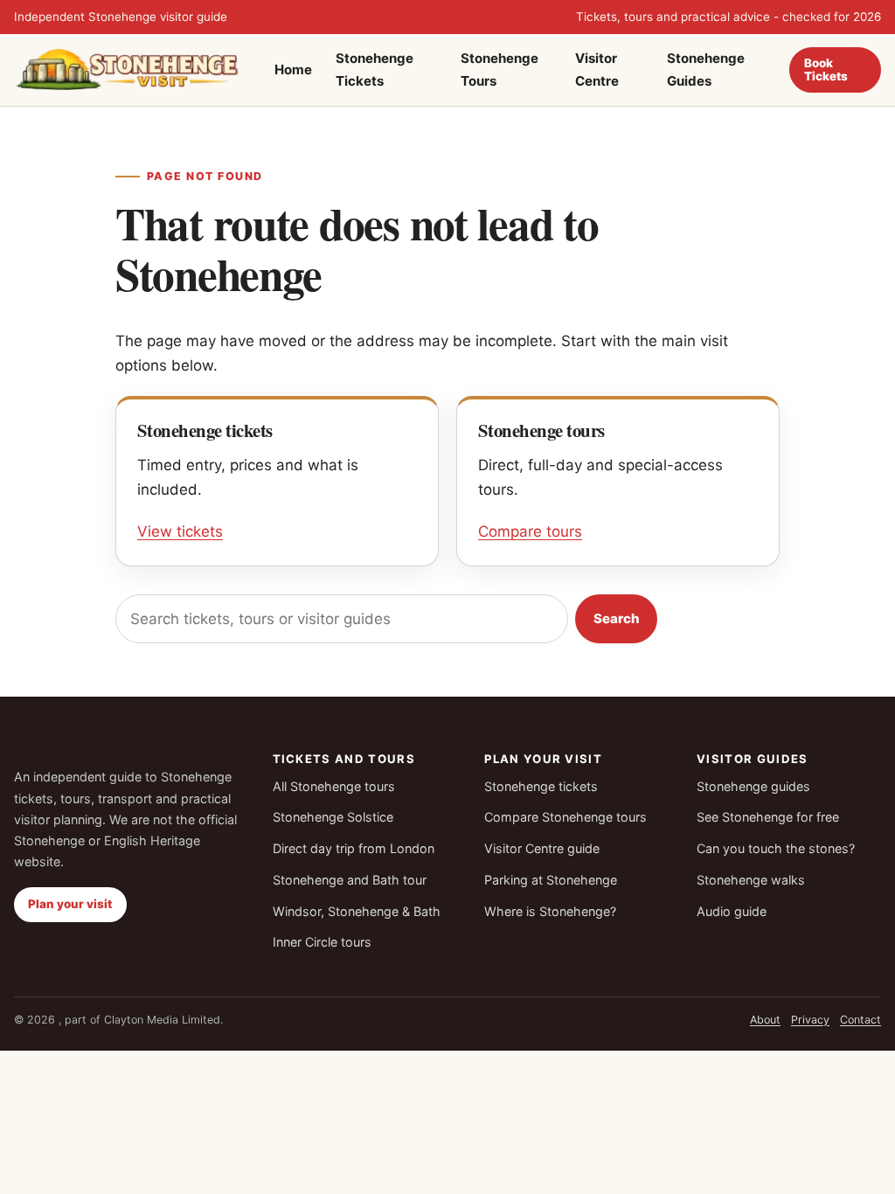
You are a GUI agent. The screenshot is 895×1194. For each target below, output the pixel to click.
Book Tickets (826, 69)
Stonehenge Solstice (333, 816)
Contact (860, 1019)
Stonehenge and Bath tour (350, 879)
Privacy (810, 1019)
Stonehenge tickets (541, 786)
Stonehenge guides (753, 786)
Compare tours (530, 531)
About (765, 1019)
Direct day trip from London (353, 848)
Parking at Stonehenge (550, 879)
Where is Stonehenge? (550, 911)
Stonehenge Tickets (374, 69)
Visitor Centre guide (542, 848)
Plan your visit (70, 904)
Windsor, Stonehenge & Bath (357, 911)
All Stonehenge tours (334, 786)
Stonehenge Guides (706, 69)
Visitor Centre (597, 69)
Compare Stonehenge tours (565, 816)
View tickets (180, 531)
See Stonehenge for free (768, 816)
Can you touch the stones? (776, 848)
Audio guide (732, 911)
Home (293, 69)
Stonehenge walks (751, 879)
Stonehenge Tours (499, 69)
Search (616, 618)
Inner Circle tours (322, 941)
